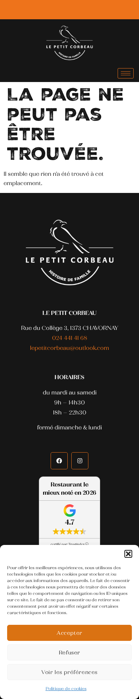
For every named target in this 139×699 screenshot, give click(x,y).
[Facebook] (67, 10)
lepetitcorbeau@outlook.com (69, 348)
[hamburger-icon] (126, 73)
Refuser (69, 652)
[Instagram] (79, 10)
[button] (128, 553)
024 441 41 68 (69, 338)
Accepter (69, 633)
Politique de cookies (66, 688)
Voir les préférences (69, 672)
